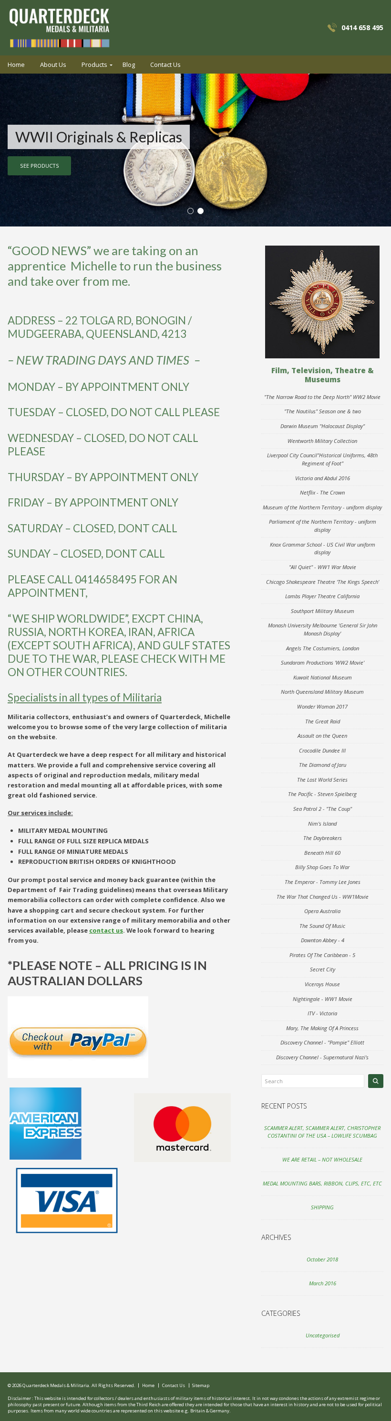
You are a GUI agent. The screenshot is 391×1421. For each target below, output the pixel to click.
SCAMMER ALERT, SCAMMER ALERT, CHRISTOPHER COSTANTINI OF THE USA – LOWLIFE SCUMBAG (322, 1132)
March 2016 (322, 1283)
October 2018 (322, 1259)
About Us (53, 64)
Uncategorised (323, 1335)
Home (16, 64)
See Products (39, 165)
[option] (195, 150)
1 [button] (190, 211)
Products (94, 64)
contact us (106, 930)
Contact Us (165, 64)
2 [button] (200, 211)
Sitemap (200, 1385)
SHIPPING (322, 1207)
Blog (129, 64)
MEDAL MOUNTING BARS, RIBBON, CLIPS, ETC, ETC (322, 1183)
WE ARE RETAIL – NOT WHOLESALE (322, 1159)
